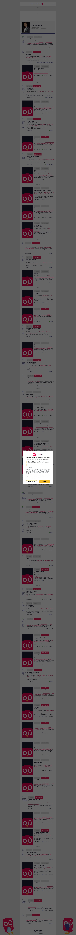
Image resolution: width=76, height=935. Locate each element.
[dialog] (38, 467)
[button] (38, 467)
